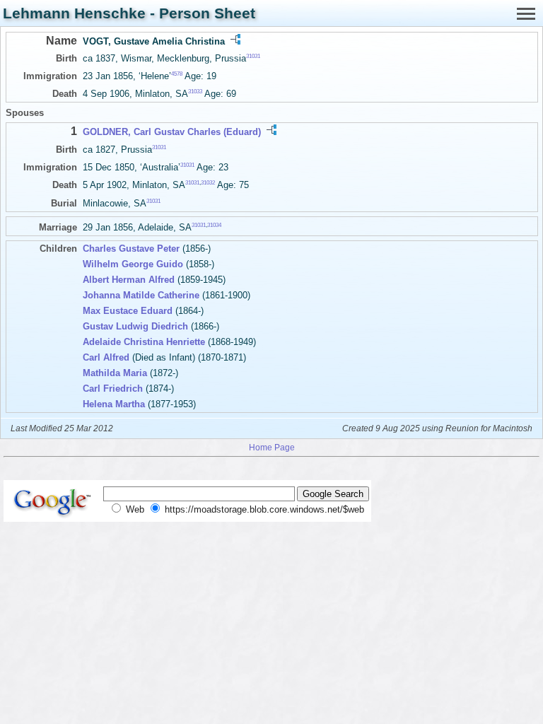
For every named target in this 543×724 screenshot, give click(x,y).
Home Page (272, 447)
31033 (195, 91)
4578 (176, 74)
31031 (253, 56)
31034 (214, 224)
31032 (208, 183)
